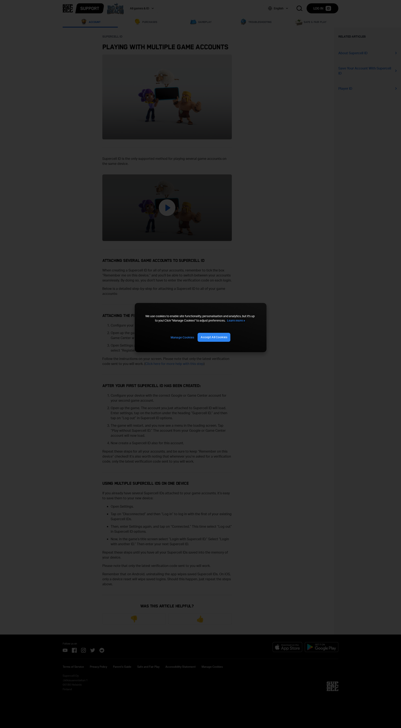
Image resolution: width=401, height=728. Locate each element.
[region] (200, 327)
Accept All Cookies (214, 337)
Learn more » (236, 320)
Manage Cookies (182, 337)
